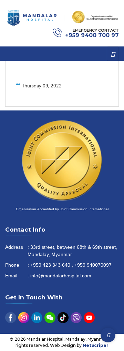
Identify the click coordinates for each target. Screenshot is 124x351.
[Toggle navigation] (113, 53)
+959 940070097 (93, 265)
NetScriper (95, 345)
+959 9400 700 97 (92, 35)
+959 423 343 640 (50, 265)
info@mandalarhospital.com (60, 276)
